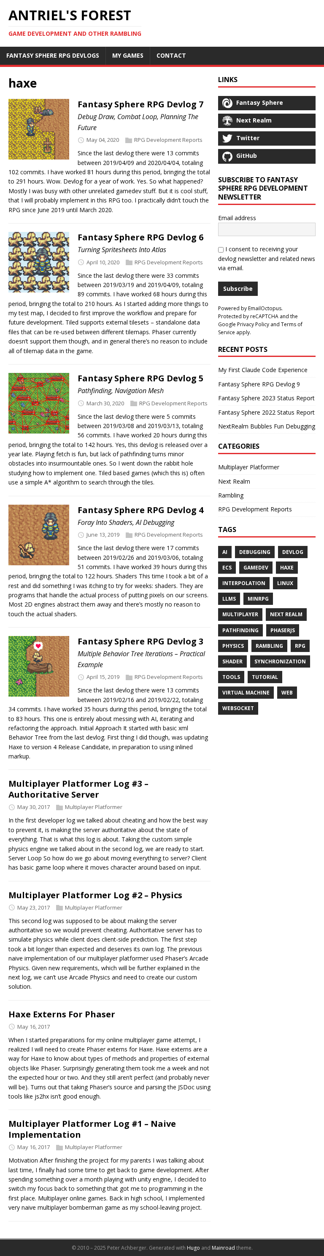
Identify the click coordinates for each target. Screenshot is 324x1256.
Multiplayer (240, 614)
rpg (300, 645)
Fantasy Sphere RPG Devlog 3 (140, 641)
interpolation (243, 583)
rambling (269, 645)
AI (224, 552)
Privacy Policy (253, 324)
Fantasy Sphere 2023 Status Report (266, 398)
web (287, 692)
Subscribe (238, 289)
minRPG (258, 598)
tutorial (265, 677)
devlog (292, 552)
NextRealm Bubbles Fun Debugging (266, 426)
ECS (227, 567)
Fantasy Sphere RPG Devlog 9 (259, 384)
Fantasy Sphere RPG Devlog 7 (140, 104)
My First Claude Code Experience (263, 370)
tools (231, 677)
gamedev (255, 567)
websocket (238, 708)
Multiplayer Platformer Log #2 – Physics (95, 895)
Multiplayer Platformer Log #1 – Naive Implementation (92, 1129)
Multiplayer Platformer (93, 807)
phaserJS (282, 630)
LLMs (229, 598)
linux (285, 583)
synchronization (280, 661)
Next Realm (234, 481)
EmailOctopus (264, 308)
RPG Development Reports (168, 140)
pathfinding (240, 630)
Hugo (193, 1247)
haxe (287, 567)
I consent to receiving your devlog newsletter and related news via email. (266, 258)
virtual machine (246, 692)
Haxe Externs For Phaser (61, 1014)
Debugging (254, 552)
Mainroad (223, 1247)
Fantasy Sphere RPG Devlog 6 (140, 237)
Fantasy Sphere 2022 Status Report (266, 412)
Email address (237, 218)
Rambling (230, 495)
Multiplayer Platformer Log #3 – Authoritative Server (78, 789)
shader (232, 661)
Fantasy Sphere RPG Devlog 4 (140, 510)
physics (233, 645)
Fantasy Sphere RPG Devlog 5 (140, 378)
